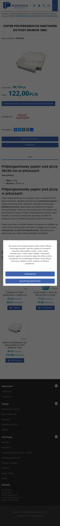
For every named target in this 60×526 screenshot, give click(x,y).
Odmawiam (30, 274)
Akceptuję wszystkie (30, 281)
